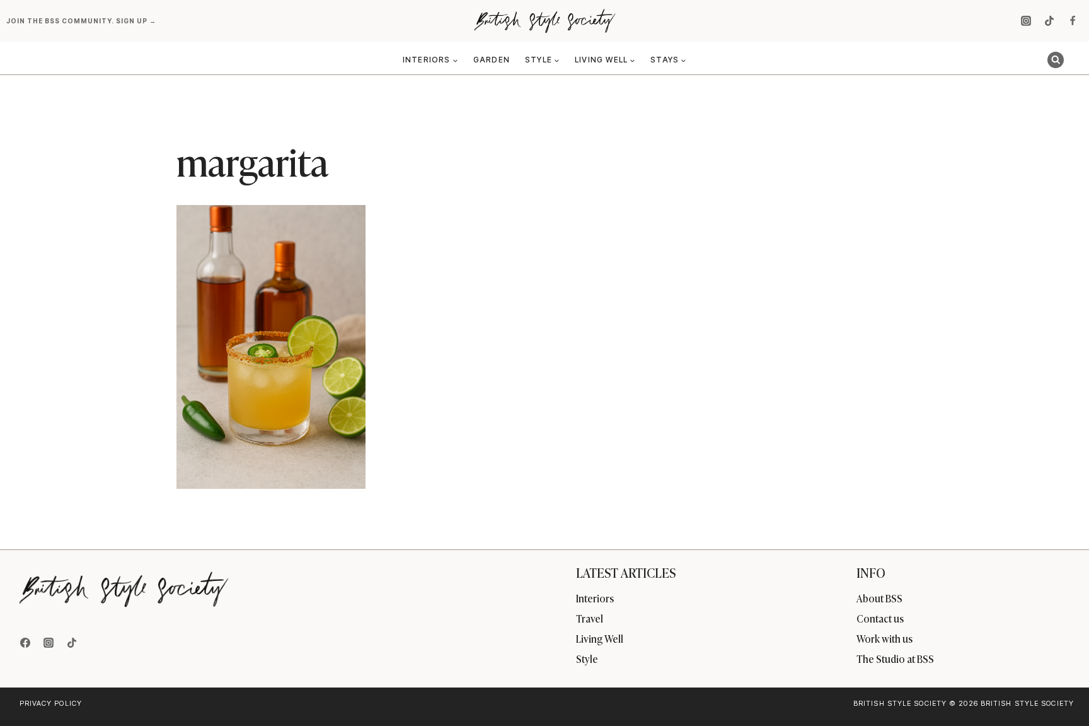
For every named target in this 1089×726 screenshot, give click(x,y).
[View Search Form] (1055, 60)
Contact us (880, 618)
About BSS (879, 598)
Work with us (884, 638)
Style (587, 658)
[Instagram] (1026, 21)
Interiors (595, 598)
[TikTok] (1049, 21)
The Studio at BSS (895, 658)
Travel (589, 618)
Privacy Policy (51, 703)
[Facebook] (1073, 21)
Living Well (599, 638)
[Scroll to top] (1058, 689)
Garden (491, 59)
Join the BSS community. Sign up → (82, 21)
